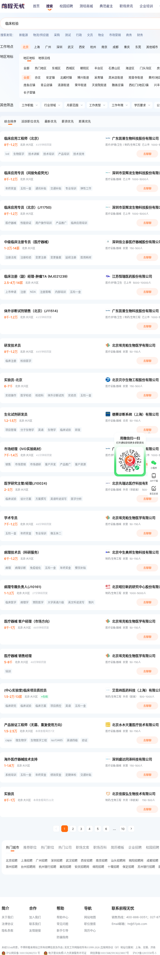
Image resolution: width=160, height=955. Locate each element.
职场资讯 (126, 6)
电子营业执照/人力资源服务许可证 (67, 953)
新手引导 (62, 930)
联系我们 (35, 923)
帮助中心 (62, 917)
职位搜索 (90, 923)
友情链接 (35, 930)
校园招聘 (66, 6)
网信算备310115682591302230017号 (109, 953)
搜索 (49, 6)
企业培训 (146, 6)
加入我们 (35, 917)
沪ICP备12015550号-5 (144, 953)
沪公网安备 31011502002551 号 (23, 953)
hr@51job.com (137, 923)
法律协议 (7, 923)
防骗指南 (62, 937)
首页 (36, 6)
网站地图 (90, 917)
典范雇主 (106, 6)
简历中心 (90, 930)
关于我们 (7, 917)
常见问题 (62, 923)
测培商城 (86, 6)
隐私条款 (7, 930)
